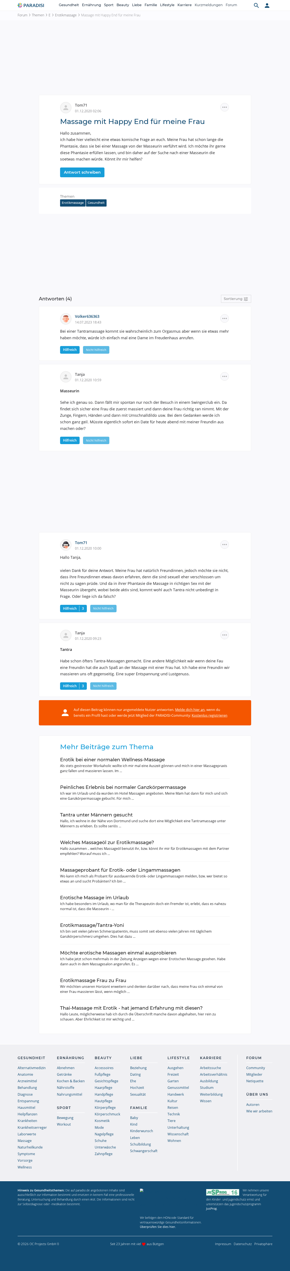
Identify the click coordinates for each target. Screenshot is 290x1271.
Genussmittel (178, 1087)
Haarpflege (103, 1087)
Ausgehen (175, 1068)
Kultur (172, 1101)
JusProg (211, 1208)
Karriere (184, 5)
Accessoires (104, 1068)
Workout (64, 1124)
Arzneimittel (27, 1081)
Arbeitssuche (210, 1068)
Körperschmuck (107, 1114)
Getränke (64, 1074)
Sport (109, 5)
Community (255, 1068)
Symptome (26, 1153)
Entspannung (28, 1101)
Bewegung (65, 1117)
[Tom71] (67, 544)
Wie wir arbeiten (259, 1111)
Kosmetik (102, 1120)
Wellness (25, 1167)
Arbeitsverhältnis (213, 1074)
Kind (133, 1124)
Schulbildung (140, 1144)
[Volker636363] (67, 318)
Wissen (205, 1101)
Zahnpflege (104, 1153)
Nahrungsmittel (69, 1094)
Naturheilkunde (30, 1147)
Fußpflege (102, 1074)
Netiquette (254, 1081)
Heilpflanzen (27, 1114)
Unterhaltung (178, 1127)
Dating (135, 1074)
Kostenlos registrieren (209, 715)
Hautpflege (103, 1101)
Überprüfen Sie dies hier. (158, 1227)
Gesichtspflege (106, 1081)
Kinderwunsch (141, 1131)
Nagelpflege (104, 1134)
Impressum (223, 1244)
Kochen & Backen (71, 1081)
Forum (231, 5)
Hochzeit (137, 1087)
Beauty (123, 5)
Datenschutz (243, 1244)
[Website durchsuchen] (256, 5)
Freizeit (173, 1074)
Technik (174, 1114)
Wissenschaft (178, 1134)
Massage (25, 1140)
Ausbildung (209, 1081)
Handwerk (176, 1094)
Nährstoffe (65, 1087)
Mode (99, 1127)
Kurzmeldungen (209, 5)
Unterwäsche (105, 1147)
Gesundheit (69, 5)
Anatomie (25, 1074)
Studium (207, 1087)
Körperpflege (105, 1107)
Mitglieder (254, 1074)
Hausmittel (26, 1107)
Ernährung (91, 5)
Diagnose (25, 1094)
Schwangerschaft (144, 1151)
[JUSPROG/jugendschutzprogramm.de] (222, 1192)
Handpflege (104, 1094)
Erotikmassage (66, 15)
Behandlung (27, 1087)
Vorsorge (25, 1160)
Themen (38, 15)
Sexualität (138, 1094)
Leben (135, 1137)
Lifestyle (167, 5)
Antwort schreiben (82, 172)
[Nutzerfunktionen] (267, 5)
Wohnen (174, 1140)
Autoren (252, 1104)
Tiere (172, 1120)
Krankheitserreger (32, 1127)
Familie (151, 5)
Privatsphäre (263, 1244)
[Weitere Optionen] (224, 107)
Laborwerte (27, 1134)
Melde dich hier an (190, 709)
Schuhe (101, 1140)
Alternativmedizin (32, 1068)
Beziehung (138, 1068)
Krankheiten (27, 1120)
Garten (173, 1081)
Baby (134, 1117)
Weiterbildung (211, 1094)
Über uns (257, 1094)
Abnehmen (66, 1068)
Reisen (173, 1107)
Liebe (137, 5)
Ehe (133, 1081)
